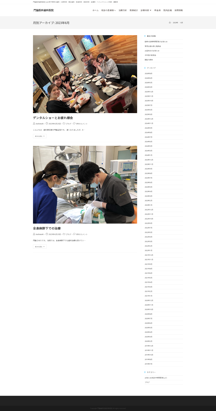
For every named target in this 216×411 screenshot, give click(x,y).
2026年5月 (148, 82)
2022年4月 (148, 237)
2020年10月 (149, 309)
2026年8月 (148, 73)
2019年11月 (149, 350)
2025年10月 (149, 101)
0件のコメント (82, 123)
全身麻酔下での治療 (47, 228)
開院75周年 (149, 60)
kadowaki (40, 123)
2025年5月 (148, 110)
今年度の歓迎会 (150, 55)
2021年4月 (148, 282)
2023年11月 (149, 164)
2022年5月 (148, 232)
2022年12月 (149, 209)
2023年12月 (149, 160)
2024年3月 (148, 151)
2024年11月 (149, 123)
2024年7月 (148, 137)
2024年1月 (148, 155)
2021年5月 (148, 278)
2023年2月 (148, 200)
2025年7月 (148, 105)
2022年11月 (149, 214)
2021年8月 (148, 268)
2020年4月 (148, 332)
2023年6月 (148, 182)
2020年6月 (148, 323)
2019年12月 (149, 346)
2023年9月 (148, 169)
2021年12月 (149, 255)
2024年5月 (148, 146)
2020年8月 (148, 314)
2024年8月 (148, 132)
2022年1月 (148, 250)
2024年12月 (149, 119)
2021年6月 (148, 273)
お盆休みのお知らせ (152, 51)
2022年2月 (148, 246)
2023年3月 (148, 196)
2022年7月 (148, 228)
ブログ (68, 123)
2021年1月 (148, 296)
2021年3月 (148, 287)
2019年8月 (148, 359)
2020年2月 (148, 341)
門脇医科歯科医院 (44, 10)
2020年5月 (148, 327)
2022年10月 (149, 219)
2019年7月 (148, 364)
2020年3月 (148, 337)
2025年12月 (149, 92)
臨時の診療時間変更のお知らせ (156, 41)
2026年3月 (148, 87)
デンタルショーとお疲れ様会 (53, 117)
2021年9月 (148, 264)
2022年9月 (148, 223)
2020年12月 (149, 300)
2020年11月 (149, 305)
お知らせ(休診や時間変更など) (156, 378)
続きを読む (39, 135)
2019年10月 (149, 355)
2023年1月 (148, 205)
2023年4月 (148, 191)
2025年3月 (148, 114)
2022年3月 (148, 241)
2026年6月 (148, 78)
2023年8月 (148, 173)
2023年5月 (148, 187)
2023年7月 (148, 178)
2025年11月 (149, 96)
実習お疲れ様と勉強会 (153, 46)
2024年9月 (148, 128)
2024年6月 (148, 141)
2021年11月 (149, 259)
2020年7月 (148, 318)
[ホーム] (170, 22)
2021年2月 (148, 291)
